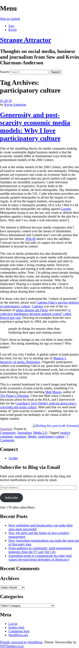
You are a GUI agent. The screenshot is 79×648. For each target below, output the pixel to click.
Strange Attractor (25, 40)
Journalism (24, 432)
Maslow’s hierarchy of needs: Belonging (33, 360)
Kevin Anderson (15, 104)
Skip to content (10, 18)
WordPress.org (18, 635)
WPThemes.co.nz (12, 646)
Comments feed (18, 631)
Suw (11, 26)
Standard (6, 429)
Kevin (12, 29)
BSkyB (31, 239)
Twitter (13, 458)
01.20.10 (6, 101)
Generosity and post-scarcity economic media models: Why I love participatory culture (35, 126)
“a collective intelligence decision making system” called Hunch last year (35, 313)
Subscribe (11, 497)
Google (66, 209)
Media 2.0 (40, 432)
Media (32, 436)
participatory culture (51, 436)
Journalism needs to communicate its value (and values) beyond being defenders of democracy (40, 557)
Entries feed (16, 627)
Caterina (37, 306)
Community (8, 432)
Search (4, 72)
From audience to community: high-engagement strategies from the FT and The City (40, 550)
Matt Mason (53, 392)
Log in (12, 623)
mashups (20, 436)
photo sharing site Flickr (32, 310)
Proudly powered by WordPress (21, 642)
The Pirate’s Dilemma (14, 396)
